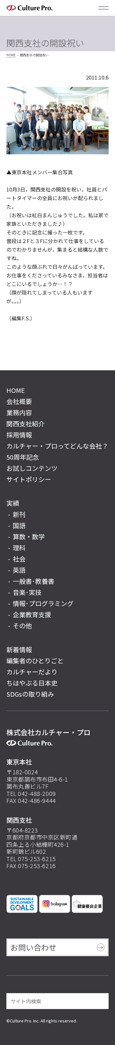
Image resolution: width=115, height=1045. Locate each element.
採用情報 (19, 434)
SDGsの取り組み (30, 694)
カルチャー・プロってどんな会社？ (57, 445)
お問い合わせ (34, 947)
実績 (12, 503)
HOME (11, 54)
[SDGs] (22, 904)
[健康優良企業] (87, 904)
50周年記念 (22, 457)
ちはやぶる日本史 (31, 682)
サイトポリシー (28, 479)
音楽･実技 (27, 592)
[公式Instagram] (54, 904)
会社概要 (19, 401)
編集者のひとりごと (35, 660)
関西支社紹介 (25, 423)
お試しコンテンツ (31, 468)
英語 (19, 570)
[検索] (99, 1001)
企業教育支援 (32, 614)
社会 (19, 559)
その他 (22, 626)
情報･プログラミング (43, 603)
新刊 (19, 514)
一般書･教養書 (33, 581)
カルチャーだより (31, 671)
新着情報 (19, 649)
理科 (19, 548)
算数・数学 (29, 536)
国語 (19, 525)
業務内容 (19, 412)
